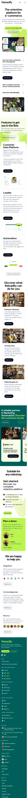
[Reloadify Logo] (6, 2)
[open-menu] (25, 2)
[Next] (24, 422)
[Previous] (20, 422)
